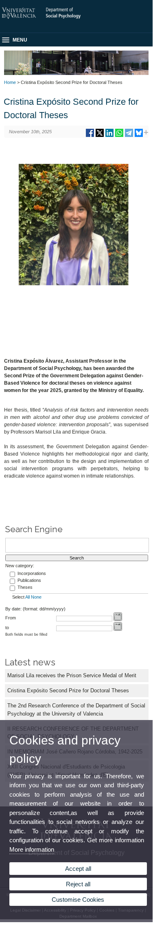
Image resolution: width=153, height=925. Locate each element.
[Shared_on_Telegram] (129, 136)
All (27, 597)
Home (10, 82)
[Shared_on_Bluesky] (139, 136)
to (7, 627)
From (10, 617)
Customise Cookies (78, 899)
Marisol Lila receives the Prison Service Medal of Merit (71, 675)
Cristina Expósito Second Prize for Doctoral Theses (68, 690)
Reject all (78, 884)
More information (31, 849)
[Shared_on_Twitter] (100, 136)
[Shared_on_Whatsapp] (119, 136)
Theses (25, 587)
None (36, 597)
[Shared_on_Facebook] (90, 136)
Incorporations (31, 573)
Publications (29, 580)
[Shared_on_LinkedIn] (109, 136)
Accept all (78, 868)
